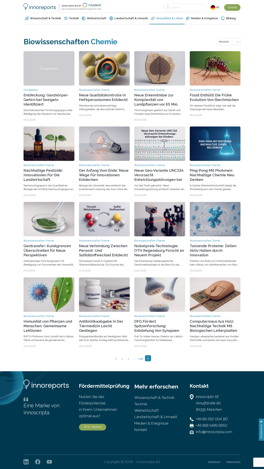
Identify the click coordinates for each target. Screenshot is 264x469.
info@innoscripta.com (214, 432)
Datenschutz (233, 462)
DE (217, 7)
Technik (140, 404)
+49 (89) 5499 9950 (211, 425)
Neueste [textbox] (224, 41)
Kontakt (232, 7)
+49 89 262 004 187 (212, 419)
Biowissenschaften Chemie (94, 90)
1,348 (140, 359)
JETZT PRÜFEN (93, 427)
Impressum (214, 462)
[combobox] (229, 41)
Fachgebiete (31, 90)
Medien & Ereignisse (151, 423)
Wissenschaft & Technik (154, 397)
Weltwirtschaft (146, 410)
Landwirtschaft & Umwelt (155, 417)
